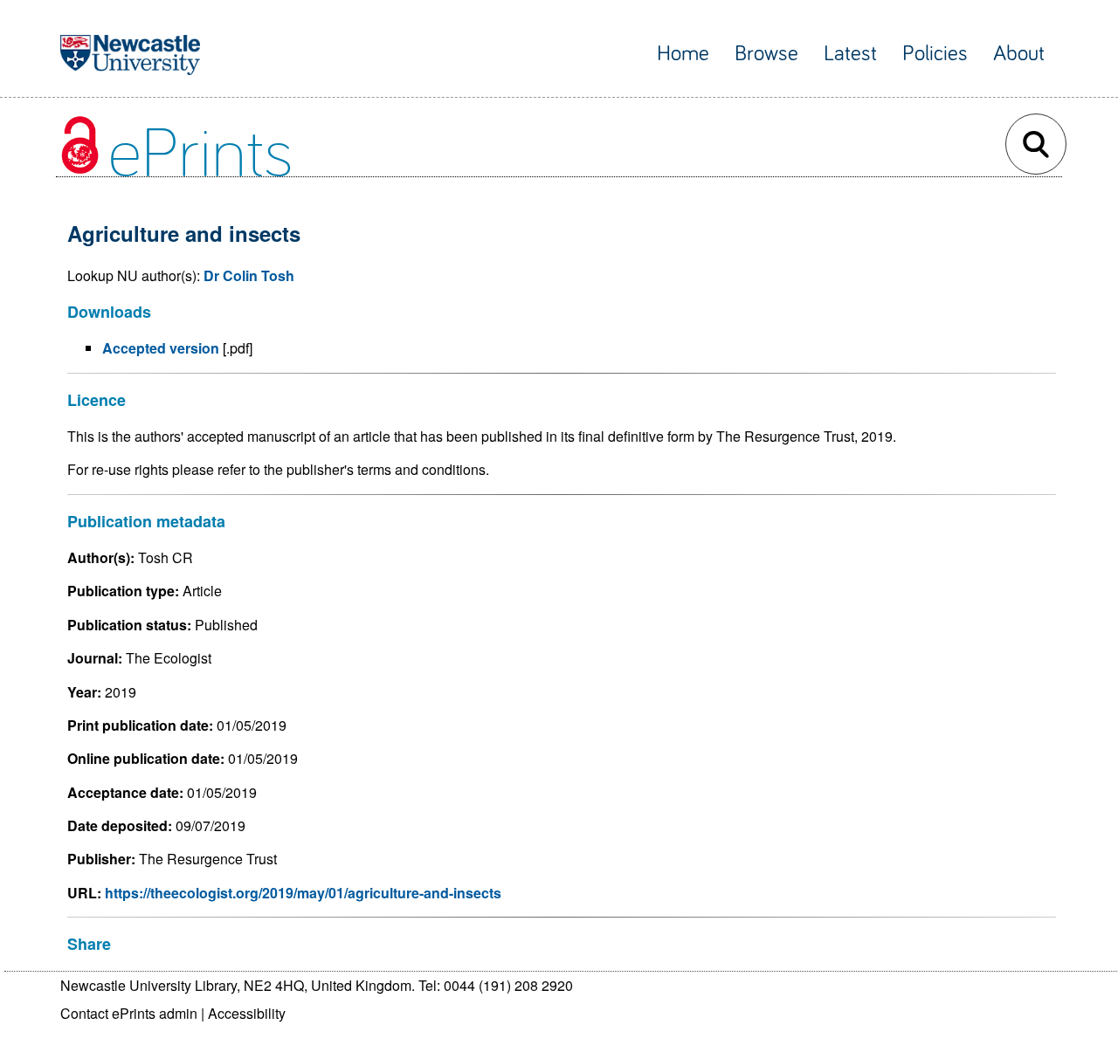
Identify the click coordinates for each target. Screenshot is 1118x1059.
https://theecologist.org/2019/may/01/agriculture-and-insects (303, 893)
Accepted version (160, 348)
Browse (766, 54)
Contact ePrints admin (128, 1013)
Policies (935, 54)
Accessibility (247, 1013)
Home (683, 54)
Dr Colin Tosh (249, 275)
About (1019, 54)
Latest (850, 54)
